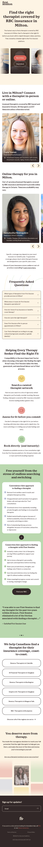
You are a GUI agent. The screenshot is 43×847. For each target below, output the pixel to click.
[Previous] (32, 165)
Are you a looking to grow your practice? (21, 757)
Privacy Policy (31, 832)
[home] (7, 3)
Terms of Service (11, 832)
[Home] (21, 818)
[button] (19, 635)
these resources (23, 828)
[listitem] (21, 137)
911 (39, 826)
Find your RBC (21, 592)
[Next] (38, 165)
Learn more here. (29, 268)
